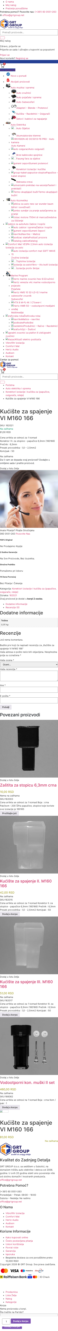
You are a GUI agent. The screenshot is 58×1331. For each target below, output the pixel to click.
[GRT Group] (11, 27)
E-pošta (5, 696)
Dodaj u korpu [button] (10, 914)
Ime (3, 685)
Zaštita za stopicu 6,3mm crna (28, 785)
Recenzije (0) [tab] (13, 607)
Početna (10, 385)
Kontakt (10, 356)
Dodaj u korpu (20, 1321)
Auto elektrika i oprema (18, 388)
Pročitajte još (9, 813)
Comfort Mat (13, 346)
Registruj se (22, 58)
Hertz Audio (12, 349)
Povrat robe (12, 1247)
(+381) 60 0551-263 (45, 11)
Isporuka (10, 1254)
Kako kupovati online (17, 1237)
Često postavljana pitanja (19, 1240)
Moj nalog (11, 5)
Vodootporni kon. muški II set (27, 1082)
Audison (10, 352)
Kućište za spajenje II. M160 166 (26, 883)
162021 (13, 595)
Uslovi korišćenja (15, 1244)
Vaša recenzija (8, 669)
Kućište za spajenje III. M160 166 (26, 984)
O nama (10, 1)
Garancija (11, 1250)
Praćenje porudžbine (17, 8)
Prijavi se (5, 55)
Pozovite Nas (23, 533)
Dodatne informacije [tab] (16, 604)
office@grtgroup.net (13, 15)
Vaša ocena (7, 660)
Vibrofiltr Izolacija (15, 342)
